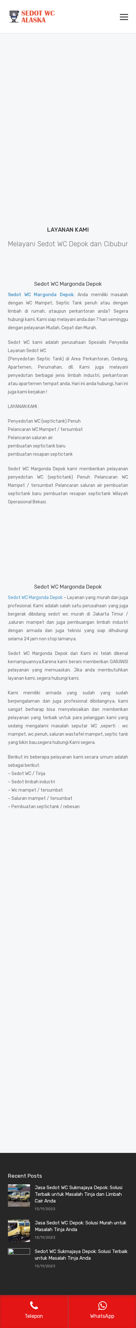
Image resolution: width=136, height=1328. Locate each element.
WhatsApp (40, 885)
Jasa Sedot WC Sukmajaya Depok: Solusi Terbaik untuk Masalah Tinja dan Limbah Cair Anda (78, 1194)
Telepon (94, 885)
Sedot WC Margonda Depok (35, 597)
